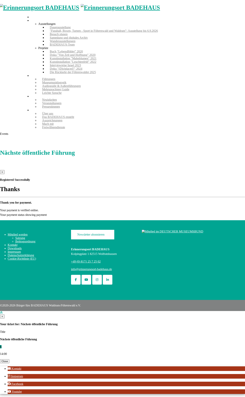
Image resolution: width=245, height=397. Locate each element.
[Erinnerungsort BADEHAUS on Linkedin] (107, 280)
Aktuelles (36, 96)
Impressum (14, 251)
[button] (14, 368)
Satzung (20, 238)
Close (5, 361)
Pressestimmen (51, 106)
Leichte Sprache (52, 92)
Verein (34, 110)
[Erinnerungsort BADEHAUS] (39, 7)
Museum (36, 20)
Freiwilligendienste (53, 127)
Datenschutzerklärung (21, 255)
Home (34, 17)
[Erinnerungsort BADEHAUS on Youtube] (86, 280)
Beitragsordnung (25, 241)
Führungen (37, 75)
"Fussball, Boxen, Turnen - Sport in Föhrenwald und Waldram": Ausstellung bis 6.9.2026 (104, 30)
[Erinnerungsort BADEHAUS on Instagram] (97, 280)
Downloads (15, 248)
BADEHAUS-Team (62, 44)
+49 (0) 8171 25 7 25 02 (86, 261)
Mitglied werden (18, 234)
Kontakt (12, 244)
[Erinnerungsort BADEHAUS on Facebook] (76, 280)
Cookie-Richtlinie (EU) (22, 258)
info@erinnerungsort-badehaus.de (91, 269)
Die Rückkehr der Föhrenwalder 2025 (73, 72)
